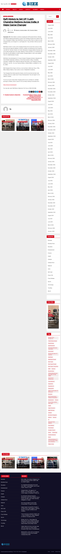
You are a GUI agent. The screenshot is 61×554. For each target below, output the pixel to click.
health (49, 405)
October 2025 (51, 57)
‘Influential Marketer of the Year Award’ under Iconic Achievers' (53, 440)
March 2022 (50, 193)
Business (35, 9)
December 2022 (51, 164)
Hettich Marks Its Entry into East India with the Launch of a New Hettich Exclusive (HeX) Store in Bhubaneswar (30, 528)
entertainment (51, 399)
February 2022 (51, 196)
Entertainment (51, 249)
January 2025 (51, 85)
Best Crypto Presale (52, 364)
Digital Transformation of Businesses (53, 391)
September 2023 (52, 136)
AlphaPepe (50, 357)
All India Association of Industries (52, 354)
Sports (8, 9)
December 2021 (51, 202)
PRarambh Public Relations (51, 422)
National (50, 265)
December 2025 (51, 50)
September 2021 (51, 212)
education (50, 394)
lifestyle (50, 412)
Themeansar (24, 551)
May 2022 (50, 187)
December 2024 (51, 88)
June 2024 (50, 107)
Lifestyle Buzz (51, 262)
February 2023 (51, 158)
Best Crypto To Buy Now (53, 366)
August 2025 (51, 63)
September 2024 (52, 98)
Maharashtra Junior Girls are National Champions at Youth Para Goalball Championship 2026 (30, 533)
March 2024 (51, 117)
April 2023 (50, 152)
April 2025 (50, 76)
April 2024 (50, 114)
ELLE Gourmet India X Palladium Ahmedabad (52, 397)
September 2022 (52, 174)
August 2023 (51, 139)
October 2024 (51, 95)
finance (56, 399)
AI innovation (50, 351)
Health (15, 9)
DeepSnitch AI (51, 386)
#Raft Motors (11, 32)
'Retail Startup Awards (52, 340)
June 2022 (50, 183)
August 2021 (51, 215)
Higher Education (51, 408)
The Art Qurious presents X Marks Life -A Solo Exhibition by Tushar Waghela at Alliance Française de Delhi (30, 515)
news (49, 268)
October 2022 (51, 171)
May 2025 (50, 72)
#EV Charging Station (32, 30)
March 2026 (51, 41)
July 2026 (50, 28)
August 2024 (51, 101)
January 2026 (51, 47)
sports (49, 432)
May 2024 (50, 110)
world (49, 437)
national (49, 417)
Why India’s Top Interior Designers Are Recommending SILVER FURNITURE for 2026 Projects (30, 480)
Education (50, 246)
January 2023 (51, 161)
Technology (50, 284)
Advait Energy (51, 343)
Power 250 (50, 275)
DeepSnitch (50, 383)
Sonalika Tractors (51, 430)
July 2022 (50, 180)
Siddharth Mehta (8, 466)
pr (48, 419)
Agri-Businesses (51, 345)
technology (54, 432)
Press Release (10, 16)
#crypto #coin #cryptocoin (51, 338)
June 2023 (50, 145)
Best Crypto (50, 361)
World (21, 9)
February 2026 (51, 44)
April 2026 (50, 37)
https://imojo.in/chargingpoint (9, 84)
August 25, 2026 (53, 322)
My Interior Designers (52, 415)
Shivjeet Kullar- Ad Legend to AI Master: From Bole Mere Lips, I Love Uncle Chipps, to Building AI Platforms (30, 492)
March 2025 (50, 79)
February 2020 (51, 228)
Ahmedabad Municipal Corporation (52, 348)
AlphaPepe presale (52, 359)
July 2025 (50, 66)
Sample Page (57, 551)
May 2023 (50, 148)
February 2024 (51, 120)
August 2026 (51, 25)
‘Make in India (51, 444)
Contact (27, 9)
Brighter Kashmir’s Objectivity (12, 94)
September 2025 (52, 60)
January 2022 (51, 199)
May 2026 (50, 34)
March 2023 (50, 155)
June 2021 (50, 221)
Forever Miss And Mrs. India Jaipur (52, 403)
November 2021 (51, 206)
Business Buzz (51, 243)
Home (49, 551)
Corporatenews (51, 381)
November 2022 (51, 167)
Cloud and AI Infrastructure (50, 378)
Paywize (54, 417)
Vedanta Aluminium (52, 434)
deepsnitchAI (50, 388)
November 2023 (51, 129)
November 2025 (51, 53)
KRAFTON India (51, 410)
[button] (59, 9)
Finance (50, 253)
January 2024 (51, 123)
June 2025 (50, 69)
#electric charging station (21, 30)
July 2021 (50, 218)
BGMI (49, 368)
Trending (50, 288)
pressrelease (50, 427)
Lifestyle (50, 259)
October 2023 (51, 133)
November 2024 (52, 91)
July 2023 (50, 142)
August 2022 (51, 177)
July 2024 (50, 104)
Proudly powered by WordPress (7, 551)
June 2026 (50, 31)
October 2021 (51, 209)
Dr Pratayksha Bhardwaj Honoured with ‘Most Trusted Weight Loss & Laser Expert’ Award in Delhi (30, 486)
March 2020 (51, 225)
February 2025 (51, 82)
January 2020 (51, 231)
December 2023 (51, 126)
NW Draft (50, 272)
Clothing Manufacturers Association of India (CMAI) (52, 374)
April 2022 (50, 190)
